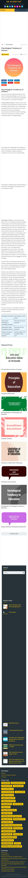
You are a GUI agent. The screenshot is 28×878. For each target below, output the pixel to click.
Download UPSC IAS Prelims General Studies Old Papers (14, 867)
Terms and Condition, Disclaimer (8, 775)
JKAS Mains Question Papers (11, 816)
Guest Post (18, 804)
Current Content (7, 792)
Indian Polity (6, 813)
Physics (18, 828)
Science (18, 834)
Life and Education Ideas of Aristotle (11, 369)
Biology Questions (18, 783)
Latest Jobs (6, 819)
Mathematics (19, 819)
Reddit (17, 82)
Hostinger (24, 876)
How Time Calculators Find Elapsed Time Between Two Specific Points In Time (16, 761)
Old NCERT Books (5, 854)
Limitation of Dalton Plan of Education (11, 463)
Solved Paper (7, 843)
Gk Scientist (9, 44)
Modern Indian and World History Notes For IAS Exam (13, 862)
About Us (3, 773)
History (5, 807)
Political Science (8, 831)
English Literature (8, 801)
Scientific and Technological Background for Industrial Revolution (16, 739)
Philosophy (5, 54)
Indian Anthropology (9, 810)
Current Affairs (7, 789)
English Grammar (8, 798)
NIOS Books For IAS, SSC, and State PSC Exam (11, 856)
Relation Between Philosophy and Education (13, 527)
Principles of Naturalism (8, 393)
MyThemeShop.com (11, 876)
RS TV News (6, 834)
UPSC (17, 843)
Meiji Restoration (14, 723)
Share (4, 80)
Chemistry (6, 786)
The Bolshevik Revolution (16, 730)
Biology (5, 783)
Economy (20, 792)
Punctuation (12, 612)
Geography (6, 804)
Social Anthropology (9, 837)
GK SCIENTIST (14, 2)
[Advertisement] (14, 28)
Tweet (17, 80)
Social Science (7, 840)
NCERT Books (4, 853)
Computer (18, 786)
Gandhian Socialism (6, 438)
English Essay (7, 795)
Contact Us (3, 777)
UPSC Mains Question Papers (11, 846)
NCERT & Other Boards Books (11, 825)
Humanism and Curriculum (8, 482)
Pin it (11, 82)
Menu (3, 10)
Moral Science (7, 822)
